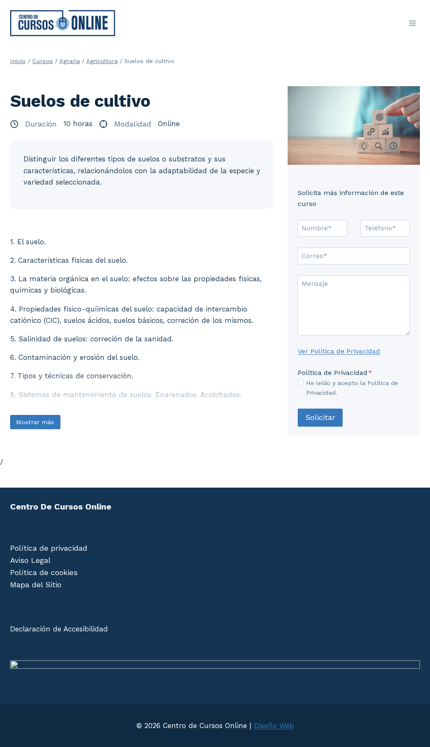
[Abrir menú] (412, 22)
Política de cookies (44, 572)
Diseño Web (274, 725)
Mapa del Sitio (35, 584)
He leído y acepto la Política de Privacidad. (352, 388)
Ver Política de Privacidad (339, 351)
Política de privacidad (48, 548)
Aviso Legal (30, 560)
